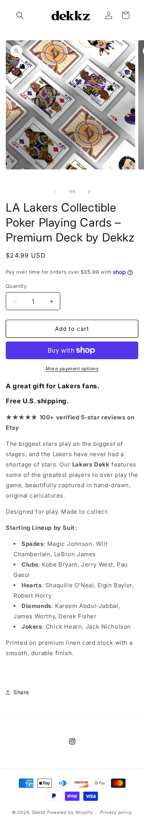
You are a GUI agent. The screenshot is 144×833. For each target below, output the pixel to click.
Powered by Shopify (70, 812)
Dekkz (39, 812)
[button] (20, 15)
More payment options (72, 368)
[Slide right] (89, 191)
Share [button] (21, 692)
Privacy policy (116, 812)
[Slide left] (55, 191)
